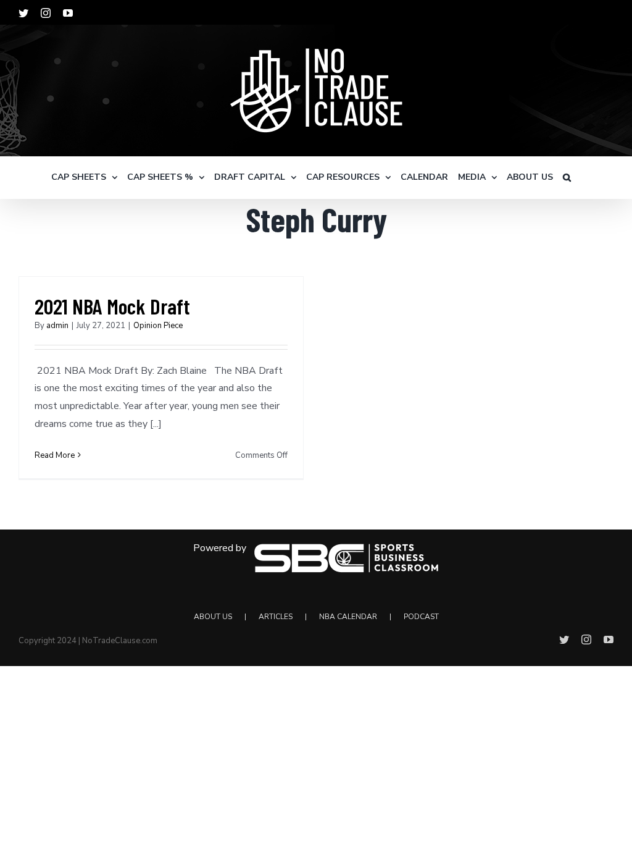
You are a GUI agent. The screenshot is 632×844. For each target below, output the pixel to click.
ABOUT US (213, 617)
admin (57, 325)
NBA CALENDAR (348, 617)
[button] (567, 177)
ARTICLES (276, 617)
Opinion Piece (158, 325)
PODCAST (421, 617)
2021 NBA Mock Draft (112, 306)
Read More (55, 455)
